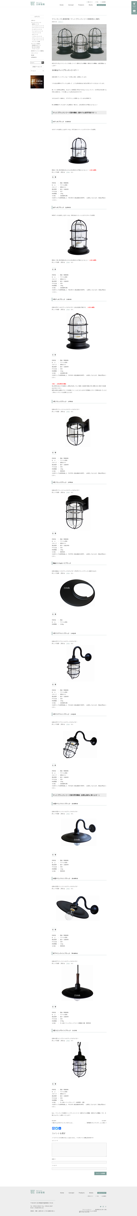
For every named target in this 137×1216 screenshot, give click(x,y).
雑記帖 (32, 55)
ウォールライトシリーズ (37, 31)
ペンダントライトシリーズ (38, 39)
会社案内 (104, 2)
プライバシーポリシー (86, 1209)
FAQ (97, 2)
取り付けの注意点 (36, 47)
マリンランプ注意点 (35, 43)
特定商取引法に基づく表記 (101, 1209)
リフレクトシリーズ (36, 32)
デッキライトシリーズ (37, 29)
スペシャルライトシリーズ (38, 25)
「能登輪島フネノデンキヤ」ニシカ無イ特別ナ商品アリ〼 (95, 1122)
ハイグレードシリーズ (37, 36)
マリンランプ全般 (36, 41)
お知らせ (60, 21)
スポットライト (34, 53)
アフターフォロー (36, 48)
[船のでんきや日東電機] (37, 3)
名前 (53, 1159)
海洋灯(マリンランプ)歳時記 (37, 50)
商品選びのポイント (36, 45)
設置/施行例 (33, 57)
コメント (55, 1140)
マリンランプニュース (36, 22)
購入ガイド (90, 2)
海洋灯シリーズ (35, 24)
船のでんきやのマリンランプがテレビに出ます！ (63, 1122)
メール (54, 1165)
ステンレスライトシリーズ (38, 27)
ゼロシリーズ (35, 34)
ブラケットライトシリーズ (38, 38)
